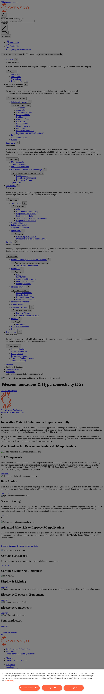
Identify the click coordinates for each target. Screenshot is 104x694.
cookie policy (9, 680)
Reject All (52, 688)
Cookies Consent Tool (29, 688)
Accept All (73, 688)
